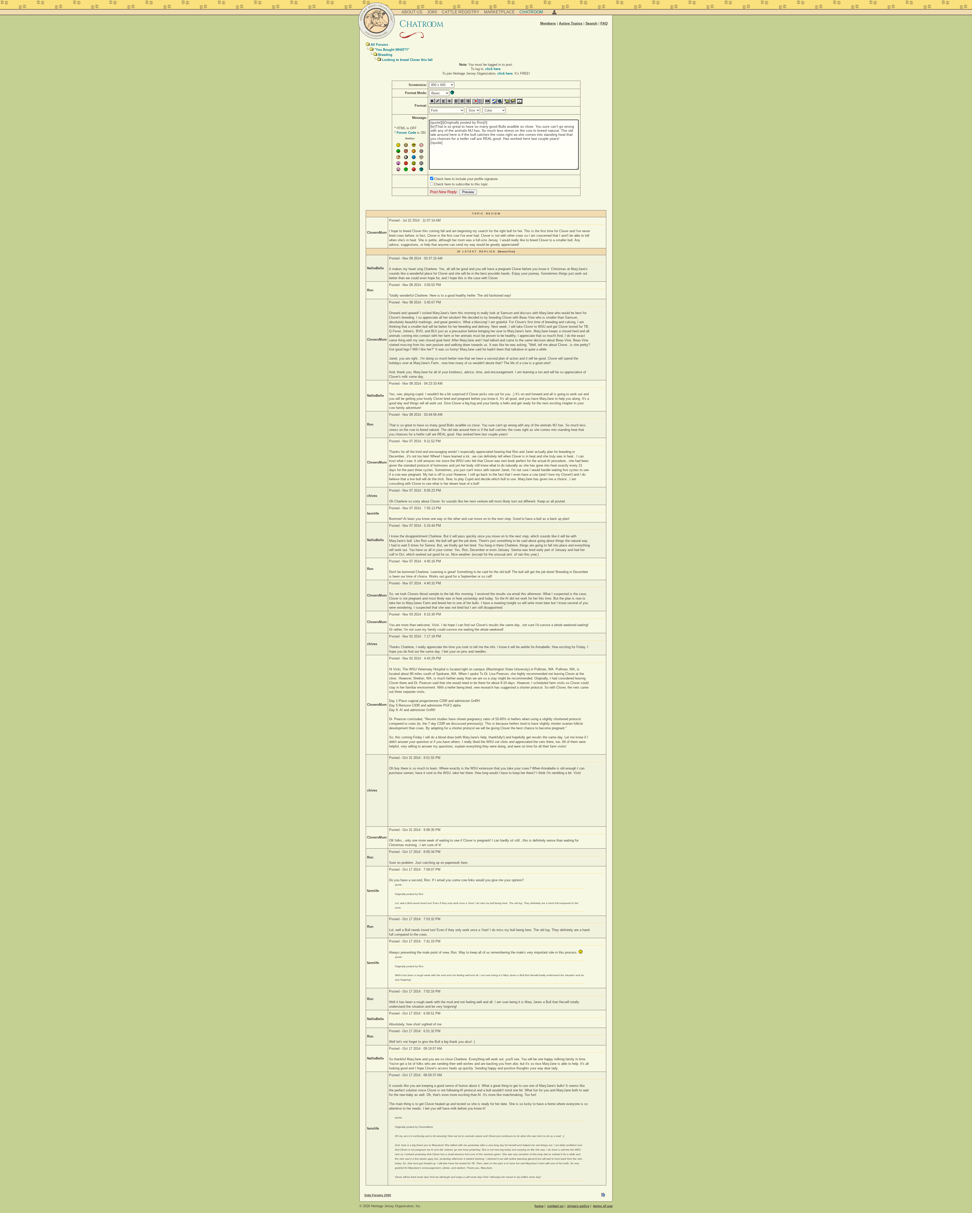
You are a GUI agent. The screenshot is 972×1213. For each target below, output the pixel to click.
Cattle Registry (460, 12)
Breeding (385, 55)
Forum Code (406, 133)
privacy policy (578, 1206)
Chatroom (531, 12)
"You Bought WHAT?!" (391, 50)
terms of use (603, 1206)
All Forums (379, 45)
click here (492, 69)
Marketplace (499, 12)
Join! (432, 12)
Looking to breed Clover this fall (407, 60)
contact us (555, 1206)
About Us (411, 12)
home (539, 1206)
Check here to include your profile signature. (466, 179)
